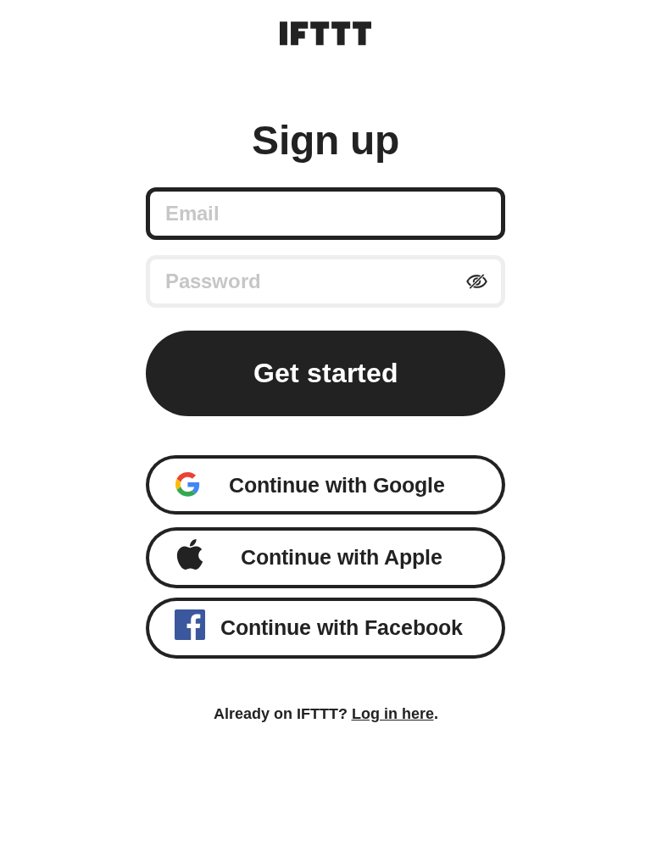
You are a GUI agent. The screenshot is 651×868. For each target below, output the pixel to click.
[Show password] (476, 281)
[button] (326, 485)
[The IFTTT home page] (325, 33)
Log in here (393, 713)
